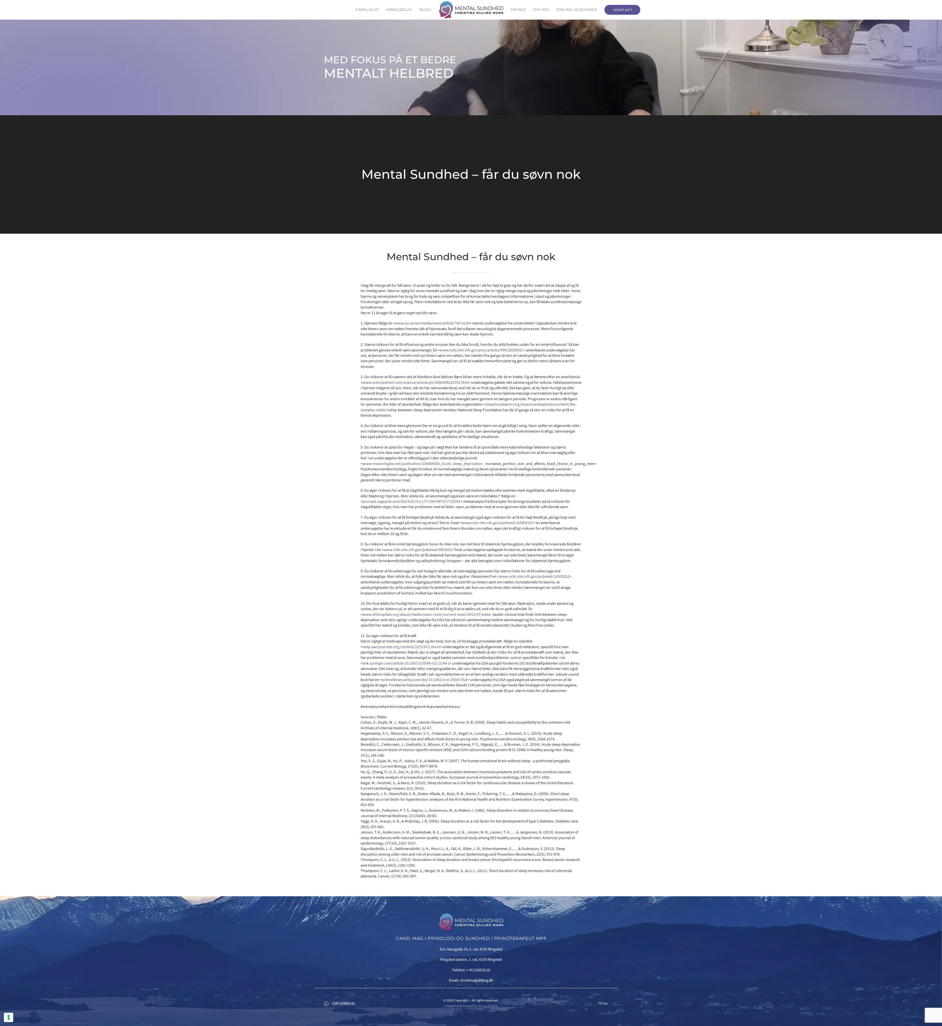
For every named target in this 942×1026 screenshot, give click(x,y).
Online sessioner (577, 9)
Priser (518, 9)
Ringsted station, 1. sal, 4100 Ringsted (471, 959)
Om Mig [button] (541, 9)
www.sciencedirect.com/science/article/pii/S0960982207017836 (415, 382)
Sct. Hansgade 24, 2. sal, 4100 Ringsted (471, 949)
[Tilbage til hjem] (471, 10)
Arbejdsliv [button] (399, 9)
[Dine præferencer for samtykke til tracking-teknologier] (8, 1017)
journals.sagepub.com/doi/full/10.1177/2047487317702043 (411, 501)
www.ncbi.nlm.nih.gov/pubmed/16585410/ (497, 523)
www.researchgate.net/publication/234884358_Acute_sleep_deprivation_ (424, 463)
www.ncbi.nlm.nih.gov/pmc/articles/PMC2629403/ (481, 350)
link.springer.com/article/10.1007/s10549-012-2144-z (406, 663)
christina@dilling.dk (476, 980)
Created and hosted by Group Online (471, 1006)
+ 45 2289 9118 (478, 970)
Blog (425, 9)
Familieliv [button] (367, 9)
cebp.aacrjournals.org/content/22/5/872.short (401, 647)
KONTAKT (622, 10)
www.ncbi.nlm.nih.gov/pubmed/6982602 (418, 549)
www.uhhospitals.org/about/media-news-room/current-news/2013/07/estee (427, 614)
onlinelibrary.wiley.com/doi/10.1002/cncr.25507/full (424, 679)
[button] (614, 1003)
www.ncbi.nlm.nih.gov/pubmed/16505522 (534, 576)
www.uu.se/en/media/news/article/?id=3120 (432, 323)
